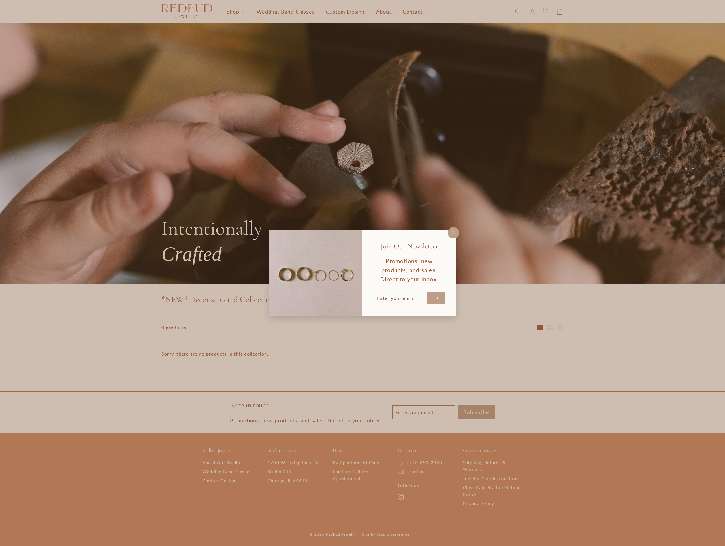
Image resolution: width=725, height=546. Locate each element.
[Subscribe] (436, 298)
